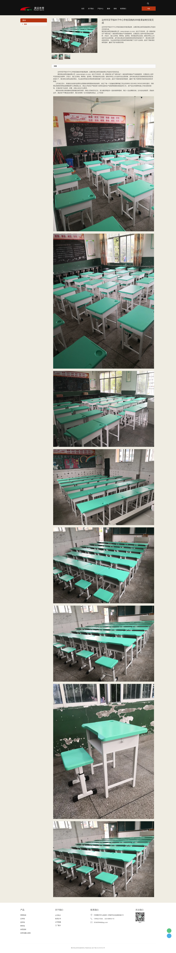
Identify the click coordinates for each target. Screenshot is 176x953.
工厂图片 (58, 925)
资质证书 (58, 919)
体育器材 (23, 929)
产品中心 (100, 9)
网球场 (22, 926)
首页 (82, 9)
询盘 (148, 8)
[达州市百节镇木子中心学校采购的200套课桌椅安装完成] (74, 35)
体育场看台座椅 (25, 933)
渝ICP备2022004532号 (98, 948)
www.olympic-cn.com (83, 74)
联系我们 (123, 9)
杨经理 (169, 936)
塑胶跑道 (23, 915)
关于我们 (91, 9)
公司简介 (58, 915)
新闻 (115, 9)
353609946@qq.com (101, 922)
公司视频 (58, 922)
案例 (108, 9)
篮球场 (22, 922)
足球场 (22, 919)
